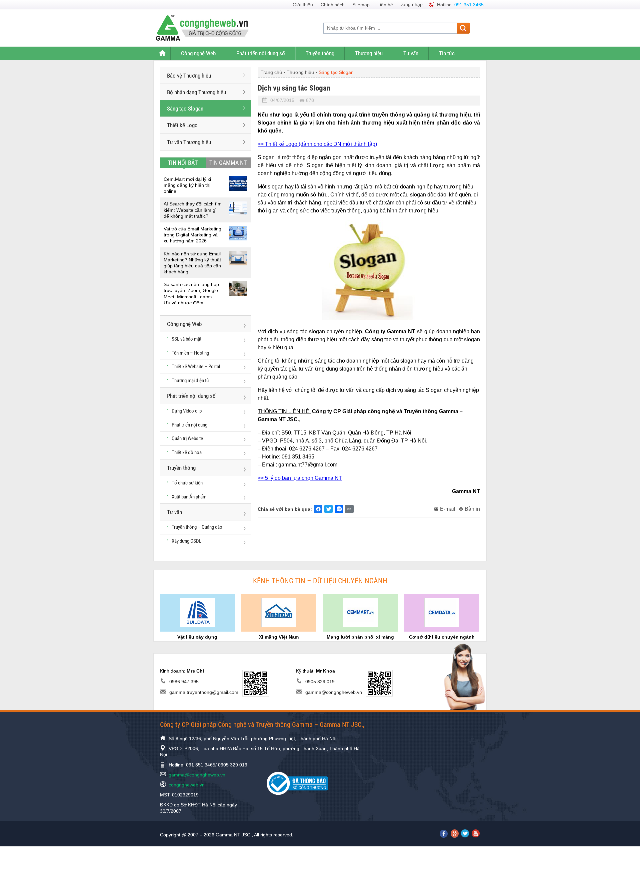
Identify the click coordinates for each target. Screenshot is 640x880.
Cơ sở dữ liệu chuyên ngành (442, 637)
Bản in (472, 509)
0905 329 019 (320, 681)
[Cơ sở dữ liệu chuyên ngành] (441, 612)
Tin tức (447, 53)
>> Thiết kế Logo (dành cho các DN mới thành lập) (317, 144)
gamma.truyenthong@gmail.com (203, 692)
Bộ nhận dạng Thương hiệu (196, 92)
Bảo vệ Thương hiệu (189, 75)
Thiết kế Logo (182, 125)
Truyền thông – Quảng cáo (197, 527)
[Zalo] (339, 509)
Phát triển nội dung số (260, 53)
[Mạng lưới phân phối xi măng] (360, 612)
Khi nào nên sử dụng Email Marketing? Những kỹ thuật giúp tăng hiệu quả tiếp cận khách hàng (192, 263)
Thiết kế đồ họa (187, 452)
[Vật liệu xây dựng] (197, 612)
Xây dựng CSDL (186, 541)
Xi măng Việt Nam (279, 637)
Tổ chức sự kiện (187, 483)
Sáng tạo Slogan (185, 108)
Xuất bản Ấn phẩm (189, 497)
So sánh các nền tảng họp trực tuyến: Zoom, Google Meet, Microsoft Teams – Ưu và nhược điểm (191, 293)
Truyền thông (320, 53)
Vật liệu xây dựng (197, 637)
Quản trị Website (187, 438)
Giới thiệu (303, 4)
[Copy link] (349, 509)
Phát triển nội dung (189, 425)
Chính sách (333, 4)
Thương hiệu (369, 53)
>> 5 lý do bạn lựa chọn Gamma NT (300, 478)
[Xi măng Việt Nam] (278, 612)
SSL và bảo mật (186, 339)
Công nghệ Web (198, 53)
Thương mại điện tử (190, 381)
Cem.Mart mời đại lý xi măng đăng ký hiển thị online (187, 185)
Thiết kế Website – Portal (196, 367)
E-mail (447, 509)
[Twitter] (328, 509)
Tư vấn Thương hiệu (189, 142)
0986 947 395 (184, 681)
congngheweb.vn (187, 784)
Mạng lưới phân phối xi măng (360, 637)
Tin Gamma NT (228, 162)
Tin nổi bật (183, 162)
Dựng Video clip (187, 411)
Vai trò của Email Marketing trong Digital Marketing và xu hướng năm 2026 (192, 234)
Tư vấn (410, 53)
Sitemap (361, 4)
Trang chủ (162, 53)
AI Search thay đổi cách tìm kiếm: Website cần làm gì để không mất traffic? (193, 209)
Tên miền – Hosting (190, 353)
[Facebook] (318, 509)
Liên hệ (385, 4)
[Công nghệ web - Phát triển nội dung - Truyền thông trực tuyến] (206, 27)
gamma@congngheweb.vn (333, 692)
